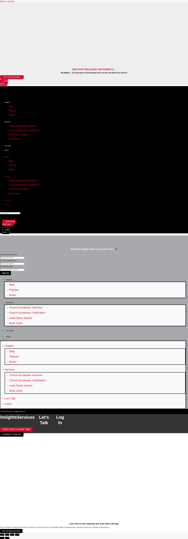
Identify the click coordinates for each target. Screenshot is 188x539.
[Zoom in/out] (2, 535)
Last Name (8, 260)
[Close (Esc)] (17, 535)
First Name (8, 254)
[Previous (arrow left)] (2, 538)
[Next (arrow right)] (7, 538)
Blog (11, 106)
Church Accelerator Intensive (23, 126)
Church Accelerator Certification (24, 130)
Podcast (13, 111)
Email (6, 266)
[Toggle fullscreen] (7, 535)
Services (7, 122)
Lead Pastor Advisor (18, 134)
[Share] (12, 535)
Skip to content (7, 1)
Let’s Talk (7, 146)
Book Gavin (14, 139)
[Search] (2, 216)
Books (12, 115)
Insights (7, 102)
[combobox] (10, 213)
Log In (6, 150)
